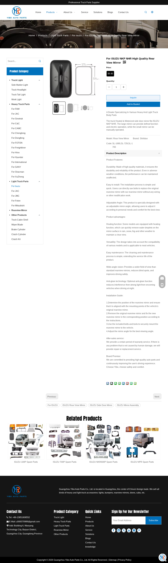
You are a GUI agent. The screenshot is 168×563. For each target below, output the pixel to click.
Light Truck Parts (19, 181)
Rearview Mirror (19, 210)
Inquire (133, 98)
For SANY (16, 167)
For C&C (15, 123)
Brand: (136, 138)
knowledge (90, 547)
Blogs (88, 538)
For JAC (15, 114)
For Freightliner (18, 148)
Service (88, 530)
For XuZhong (17, 177)
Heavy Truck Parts (20, 104)
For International (19, 162)
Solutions (89, 534)
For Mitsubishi (18, 205)
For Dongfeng (17, 138)
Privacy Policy (124, 560)
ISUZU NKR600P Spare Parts (103, 462)
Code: (109, 143)
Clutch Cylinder (18, 234)
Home (88, 517)
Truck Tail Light (18, 95)
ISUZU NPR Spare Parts (142, 462)
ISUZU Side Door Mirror (101, 405)
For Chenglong (18, 133)
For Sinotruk (17, 119)
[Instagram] (134, 530)
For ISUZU (53, 405)
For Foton (15, 201)
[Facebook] (114, 530)
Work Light (16, 99)
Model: (109, 138)
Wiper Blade (17, 225)
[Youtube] (129, 530)
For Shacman (17, 172)
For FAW (15, 109)
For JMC (15, 196)
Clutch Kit (15, 239)
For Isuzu (15, 186)
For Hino (15, 152)
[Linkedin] (119, 530)
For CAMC (16, 128)
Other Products (19, 215)
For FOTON (16, 143)
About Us (89, 526)
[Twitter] (124, 530)
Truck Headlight (18, 90)
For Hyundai (17, 157)
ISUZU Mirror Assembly (128, 405)
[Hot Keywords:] (145, 12)
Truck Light (17, 80)
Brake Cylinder (18, 229)
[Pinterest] (139, 530)
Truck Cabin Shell (19, 220)
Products (89, 521)
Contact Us (90, 542)
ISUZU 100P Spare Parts (26, 462)
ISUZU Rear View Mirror (73, 405)
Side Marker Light (19, 85)
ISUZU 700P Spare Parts (64, 462)
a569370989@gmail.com (28, 521)
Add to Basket (133, 104)
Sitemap (113, 560)
